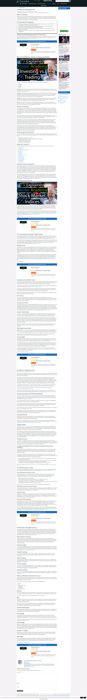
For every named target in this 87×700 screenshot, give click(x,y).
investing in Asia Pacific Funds (35, 286)
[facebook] (44, 0)
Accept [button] (82, 697)
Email (18, 686)
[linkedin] (49, 0)
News (58, 3)
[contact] (51, 0)
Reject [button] (85, 697)
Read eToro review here (33, 38)
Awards (37, 694)
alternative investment (26, 329)
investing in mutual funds (51, 258)
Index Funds (20, 148)
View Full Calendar (64, 31)
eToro (26, 382)
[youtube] (48, 0)
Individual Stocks (21, 147)
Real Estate (20, 154)
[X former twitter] (45, 0)
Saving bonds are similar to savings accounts (24, 426)
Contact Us (34, 694)
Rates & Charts (24, 3)
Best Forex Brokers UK (32, 3)
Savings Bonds (20, 160)
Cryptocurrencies (21, 157)
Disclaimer (67, 694)
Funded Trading (43, 5)
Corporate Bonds (21, 159)
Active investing (19, 565)
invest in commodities (41, 347)
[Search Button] (70, 1)
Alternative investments (22, 155)
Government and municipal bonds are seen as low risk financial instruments (30, 395)
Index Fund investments (35, 214)
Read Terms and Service (43, 698)
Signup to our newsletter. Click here (59, 694)
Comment (19, 672)
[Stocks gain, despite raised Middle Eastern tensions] (64, 75)
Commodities (20, 156)
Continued (33, 666)
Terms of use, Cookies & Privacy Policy (23, 694)
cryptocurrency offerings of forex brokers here (25, 388)
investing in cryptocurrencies (51, 391)
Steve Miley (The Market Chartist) (32, 12)
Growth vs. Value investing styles (28, 549)
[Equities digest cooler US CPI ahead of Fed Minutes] (64, 39)
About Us (30, 694)
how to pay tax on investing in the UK (47, 470)
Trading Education (63, 3)
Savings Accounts (21, 162)
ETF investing (38, 243)
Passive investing (20, 571)
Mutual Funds (20, 151)
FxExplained (22, 1)
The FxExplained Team (45, 12)
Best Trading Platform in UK (64, 96)
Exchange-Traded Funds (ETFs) (23, 149)
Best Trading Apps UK (41, 3)
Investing (49, 3)
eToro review (45, 509)
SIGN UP (33, 49)
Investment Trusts (21, 153)
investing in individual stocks (35, 178)
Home (20, 4)
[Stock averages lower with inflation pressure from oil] (64, 58)
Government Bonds (21, 158)
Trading (54, 3)
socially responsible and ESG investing (34, 464)
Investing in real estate (21, 313)
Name (18, 683)
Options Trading (62, 100)
